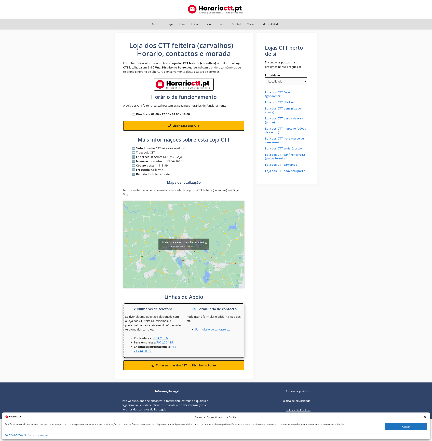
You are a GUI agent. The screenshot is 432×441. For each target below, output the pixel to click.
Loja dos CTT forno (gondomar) (278, 94)
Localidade (272, 75)
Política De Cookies (298, 410)
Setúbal (236, 24)
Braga (169, 24)
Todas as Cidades (270, 24)
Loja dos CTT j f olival (279, 102)
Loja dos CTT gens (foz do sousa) (283, 110)
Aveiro (155, 24)
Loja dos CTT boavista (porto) (285, 171)
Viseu (250, 24)
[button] (425, 417)
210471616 (160, 338)
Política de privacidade (38, 435)
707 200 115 (164, 342)
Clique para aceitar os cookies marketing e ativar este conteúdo (184, 244)
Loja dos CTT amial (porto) (283, 148)
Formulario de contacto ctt (212, 329)
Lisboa (208, 24)
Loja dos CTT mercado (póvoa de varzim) (285, 130)
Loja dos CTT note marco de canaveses (284, 140)
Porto (222, 24)
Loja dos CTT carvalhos (281, 165)
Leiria (194, 24)
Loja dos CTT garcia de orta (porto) (284, 120)
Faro (182, 24)
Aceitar (406, 426)
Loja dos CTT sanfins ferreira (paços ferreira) (285, 156)
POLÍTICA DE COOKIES (15, 435)
